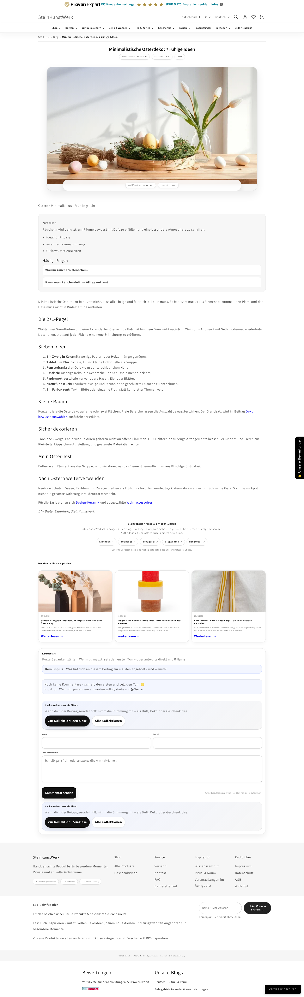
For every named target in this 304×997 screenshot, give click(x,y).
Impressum (243, 866)
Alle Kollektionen (108, 721)
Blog (56, 37)
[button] (236, 17)
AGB (238, 879)
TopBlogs (126, 541)
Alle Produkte (124, 866)
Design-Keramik (87, 502)
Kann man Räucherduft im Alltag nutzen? (76, 282)
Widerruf (241, 886)
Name (44, 734)
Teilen (179, 57)
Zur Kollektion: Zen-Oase (67, 721)
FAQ (157, 879)
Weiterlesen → (52, 636)
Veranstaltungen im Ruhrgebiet (209, 882)
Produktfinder (203, 28)
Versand (160, 866)
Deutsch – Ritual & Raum (171, 982)
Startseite (44, 37)
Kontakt (160, 873)
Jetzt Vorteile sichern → (257, 908)
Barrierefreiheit (165, 886)
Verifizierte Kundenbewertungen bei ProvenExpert (115, 982)
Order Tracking (244, 28)
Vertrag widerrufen (283, 989)
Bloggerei (148, 541)
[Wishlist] (253, 17)
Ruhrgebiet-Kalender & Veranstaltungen (181, 989)
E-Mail (156, 734)
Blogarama (172, 541)
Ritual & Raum (205, 873)
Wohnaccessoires (140, 502)
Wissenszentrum (207, 866)
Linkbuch (105, 541)
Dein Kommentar (50, 752)
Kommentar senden (59, 793)
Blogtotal (195, 541)
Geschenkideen (126, 873)
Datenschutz (244, 873)
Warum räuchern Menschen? (66, 270)
